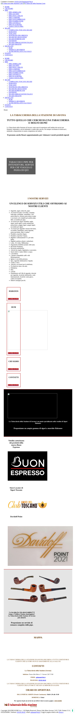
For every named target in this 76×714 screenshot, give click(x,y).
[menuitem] (40, 7)
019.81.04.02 (19, 1)
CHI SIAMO (58, 701)
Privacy (61, 712)
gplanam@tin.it (28, 1)
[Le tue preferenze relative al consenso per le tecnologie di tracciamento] (72, 710)
